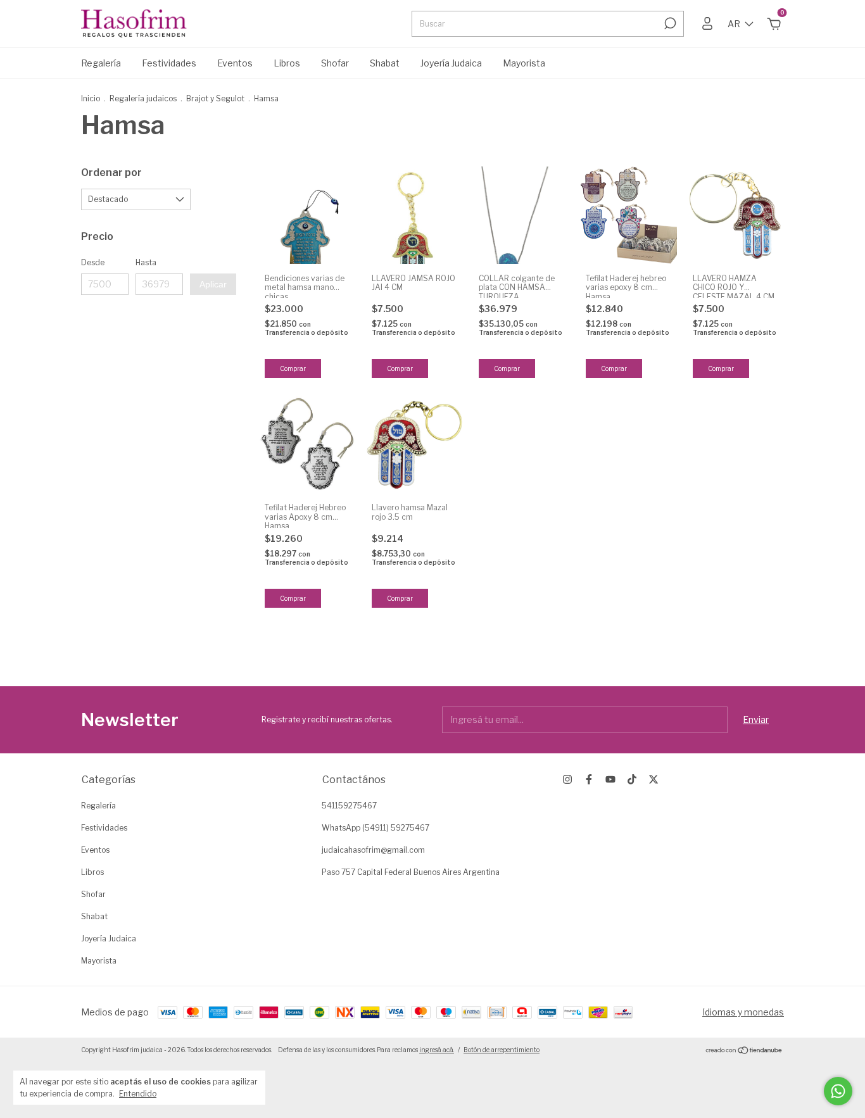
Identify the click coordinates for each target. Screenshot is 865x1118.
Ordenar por (111, 172)
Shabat (385, 63)
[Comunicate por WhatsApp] (838, 1091)
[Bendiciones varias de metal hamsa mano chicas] (307, 215)
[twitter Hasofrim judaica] (653, 779)
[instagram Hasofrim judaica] (567, 779)
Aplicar (213, 284)
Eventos (235, 63)
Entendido (137, 1093)
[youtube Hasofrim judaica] (610, 779)
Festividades (169, 63)
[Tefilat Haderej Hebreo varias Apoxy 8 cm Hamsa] (307, 444)
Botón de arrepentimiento (502, 1049)
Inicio (90, 98)
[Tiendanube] (744, 1051)
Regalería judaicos (144, 98)
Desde (92, 262)
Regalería (101, 63)
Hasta (146, 262)
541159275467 (349, 805)
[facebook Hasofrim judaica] (589, 779)
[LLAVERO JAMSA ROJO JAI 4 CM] (414, 215)
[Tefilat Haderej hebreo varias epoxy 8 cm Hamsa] (628, 215)
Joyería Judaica (451, 63)
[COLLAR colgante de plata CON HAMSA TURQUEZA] (521, 215)
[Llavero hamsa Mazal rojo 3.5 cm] (414, 444)
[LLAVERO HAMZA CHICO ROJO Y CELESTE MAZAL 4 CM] (735, 215)
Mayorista (524, 63)
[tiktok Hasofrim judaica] (632, 779)
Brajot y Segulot (215, 98)
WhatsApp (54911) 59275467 (375, 827)
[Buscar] (669, 23)
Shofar (335, 63)
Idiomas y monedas (743, 1012)
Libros (287, 63)
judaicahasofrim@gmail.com (373, 850)
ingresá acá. (436, 1049)
